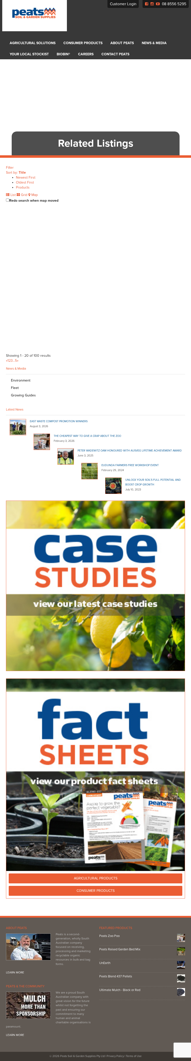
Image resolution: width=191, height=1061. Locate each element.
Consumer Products (82, 43)
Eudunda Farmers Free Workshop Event (130, 465)
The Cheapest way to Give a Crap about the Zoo (87, 436)
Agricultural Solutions (32, 43)
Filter (10, 167)
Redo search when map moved (33, 200)
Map (34, 195)
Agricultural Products (95, 878)
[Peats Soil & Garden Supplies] (32, 15)
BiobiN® (63, 54)
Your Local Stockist (29, 54)
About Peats (122, 43)
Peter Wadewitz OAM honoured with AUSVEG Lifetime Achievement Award (130, 450)
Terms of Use (134, 1056)
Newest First (25, 177)
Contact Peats (115, 54)
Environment (20, 380)
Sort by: (16, 172)
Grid (23, 195)
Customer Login (123, 4)
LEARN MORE (15, 972)
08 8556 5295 (174, 4)
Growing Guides (23, 395)
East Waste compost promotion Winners (59, 421)
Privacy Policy (115, 1056)
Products (23, 187)
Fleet (15, 388)
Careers (86, 54)
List (12, 195)
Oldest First (25, 182)
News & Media (154, 43)
